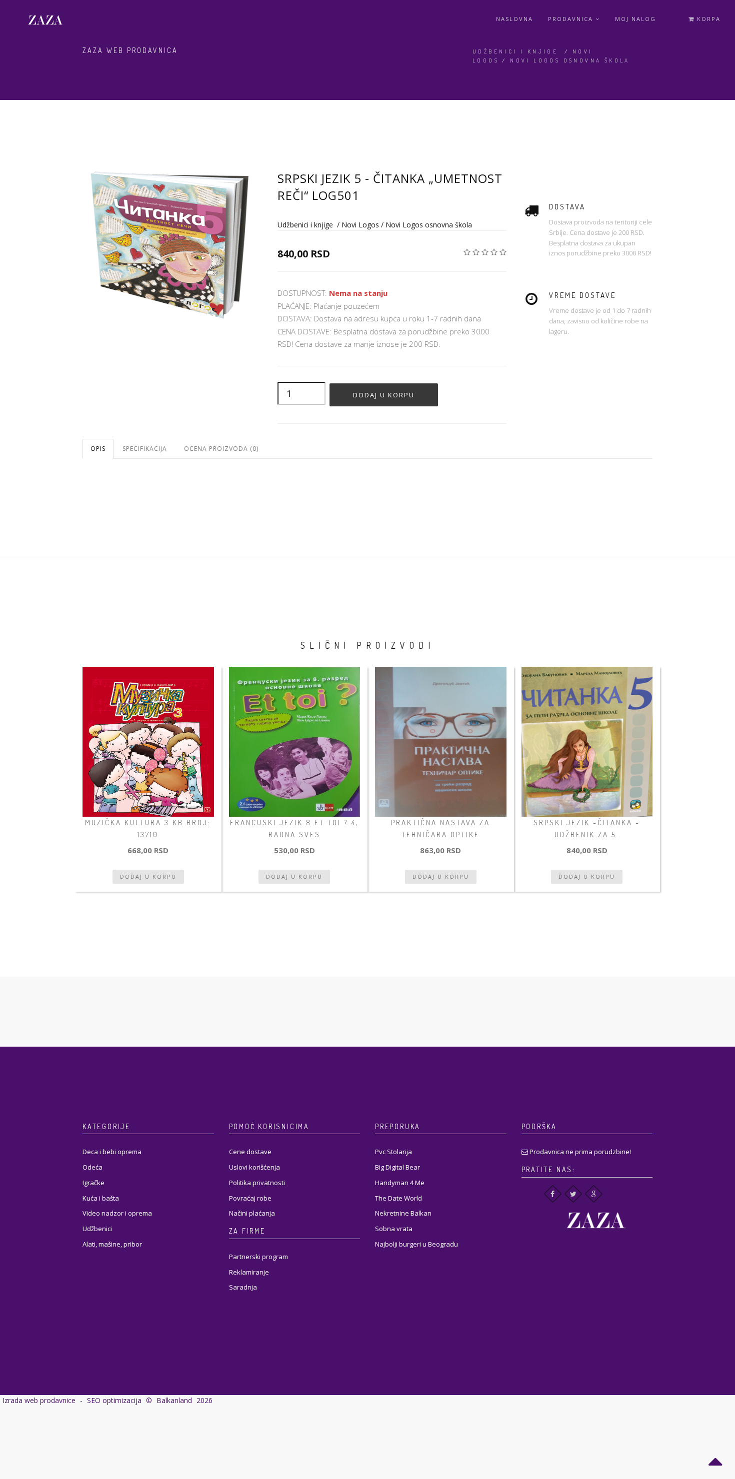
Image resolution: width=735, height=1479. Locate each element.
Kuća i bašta (100, 1198)
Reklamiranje (249, 1272)
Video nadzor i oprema (117, 1213)
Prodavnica (572, 18)
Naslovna (514, 18)
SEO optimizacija (114, 1400)
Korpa (707, 18)
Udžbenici (97, 1228)
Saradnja (243, 1287)
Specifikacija (144, 448)
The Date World (398, 1198)
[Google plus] (594, 1194)
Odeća (92, 1167)
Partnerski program (258, 1256)
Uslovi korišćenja (254, 1167)
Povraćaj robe (250, 1198)
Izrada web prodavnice (39, 1400)
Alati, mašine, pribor (112, 1244)
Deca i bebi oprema (112, 1151)
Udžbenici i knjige (515, 51)
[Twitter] (573, 1194)
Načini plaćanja (252, 1213)
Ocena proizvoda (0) (221, 448)
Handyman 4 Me (399, 1182)
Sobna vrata (393, 1228)
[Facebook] (552, 1194)
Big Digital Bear (397, 1167)
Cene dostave (250, 1151)
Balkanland (174, 1400)
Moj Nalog (635, 18)
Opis (98, 448)
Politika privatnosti (257, 1182)
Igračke (93, 1182)
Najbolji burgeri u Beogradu (416, 1244)
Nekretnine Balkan (403, 1213)
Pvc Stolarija (393, 1151)
